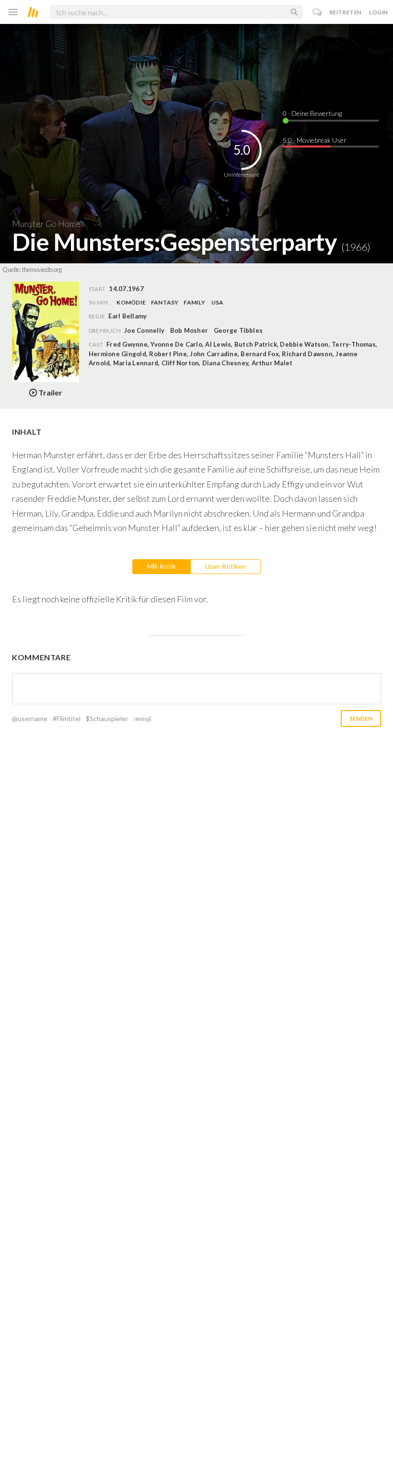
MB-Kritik (161, 566)
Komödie (131, 302)
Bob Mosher (189, 330)
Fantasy (165, 302)
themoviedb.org (42, 269)
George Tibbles (238, 330)
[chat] (317, 12)
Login (378, 12)
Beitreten (346, 12)
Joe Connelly (144, 330)
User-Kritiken (225, 566)
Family (194, 302)
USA (217, 302)
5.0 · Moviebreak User (315, 140)
